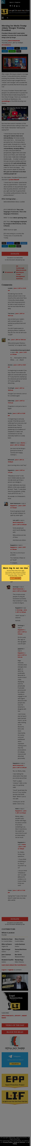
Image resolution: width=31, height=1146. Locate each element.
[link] (15, 566)
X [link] (28, 566)
